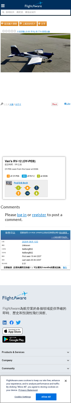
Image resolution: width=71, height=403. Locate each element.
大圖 (11, 104)
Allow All (46, 397)
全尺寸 (18, 104)
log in (22, 214)
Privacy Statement (28, 390)
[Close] (65, 380)
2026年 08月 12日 (30, 242)
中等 (6, 104)
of (29, 176)
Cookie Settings (23, 397)
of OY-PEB (13, 176)
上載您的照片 (29, 23)
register (39, 214)
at (43, 176)
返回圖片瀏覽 (10, 23)
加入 (65, 267)
